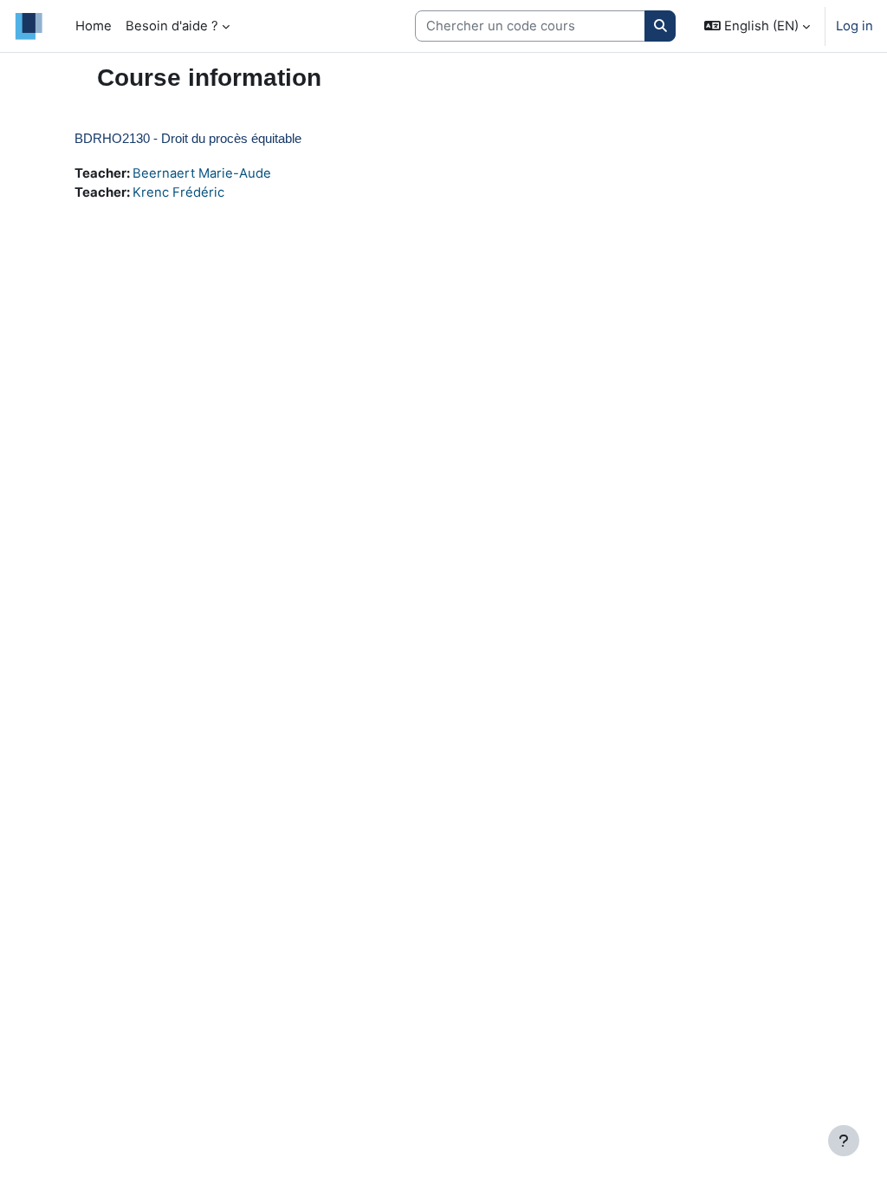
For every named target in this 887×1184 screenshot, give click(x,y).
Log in (854, 26)
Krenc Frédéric (178, 192)
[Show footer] (843, 1140)
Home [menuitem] (93, 26)
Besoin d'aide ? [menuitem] (172, 26)
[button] (757, 26)
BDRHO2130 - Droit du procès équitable (187, 138)
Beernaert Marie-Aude (202, 173)
